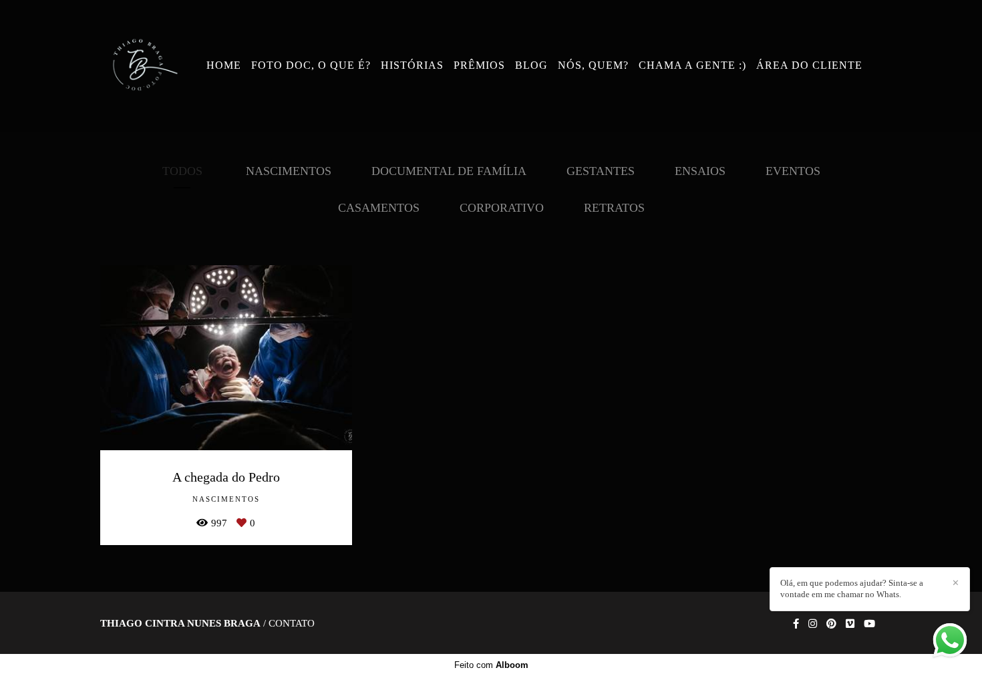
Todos (182, 171)
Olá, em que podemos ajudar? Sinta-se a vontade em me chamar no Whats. (851, 588)
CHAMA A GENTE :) (692, 65)
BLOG (531, 65)
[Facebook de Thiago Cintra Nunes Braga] (796, 624)
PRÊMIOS (479, 65)
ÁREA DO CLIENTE (809, 65)
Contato (292, 624)
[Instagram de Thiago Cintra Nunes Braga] (812, 624)
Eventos (793, 171)
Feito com (491, 665)
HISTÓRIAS (412, 65)
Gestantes (600, 171)
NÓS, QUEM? (593, 65)
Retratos (614, 207)
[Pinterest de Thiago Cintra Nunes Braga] (831, 624)
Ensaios (700, 171)
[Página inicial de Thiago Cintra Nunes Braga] (142, 66)
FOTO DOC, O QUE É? (311, 65)
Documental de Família (448, 171)
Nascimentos (288, 171)
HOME (223, 65)
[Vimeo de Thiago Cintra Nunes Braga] (850, 624)
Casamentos (379, 207)
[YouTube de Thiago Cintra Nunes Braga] (869, 624)
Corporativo (502, 207)
